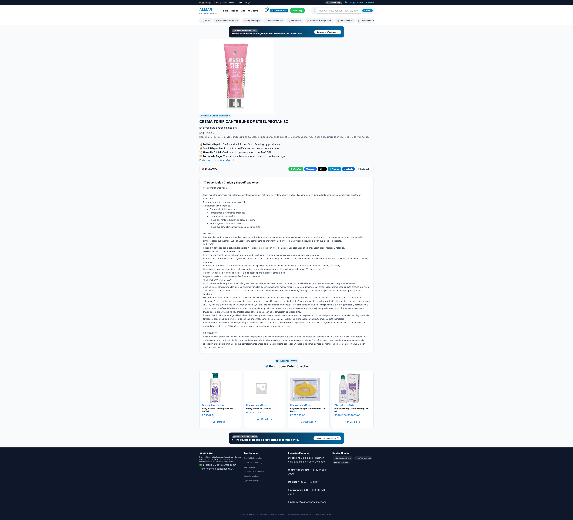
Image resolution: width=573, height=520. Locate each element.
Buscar (367, 10)
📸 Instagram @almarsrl (342, 458)
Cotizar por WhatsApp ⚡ (327, 32)
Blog (243, 10)
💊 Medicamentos (345, 20)
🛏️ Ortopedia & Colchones (369, 20)
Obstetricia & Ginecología (253, 462)
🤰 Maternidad (294, 20)
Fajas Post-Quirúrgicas (252, 481)
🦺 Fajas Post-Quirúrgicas (226, 20)
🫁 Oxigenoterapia (252, 20)
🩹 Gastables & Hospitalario (319, 20)
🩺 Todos (206, 20)
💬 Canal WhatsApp (341, 462)
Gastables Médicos (251, 476)
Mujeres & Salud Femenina (254, 472)
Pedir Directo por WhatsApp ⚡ (217, 160)
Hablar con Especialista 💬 (327, 438)
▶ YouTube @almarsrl (363, 458)
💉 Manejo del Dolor (274, 20)
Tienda (234, 10)
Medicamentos (249, 467)
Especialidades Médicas (253, 458)
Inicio (225, 10)
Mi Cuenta (253, 10)
